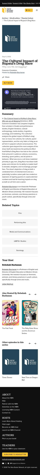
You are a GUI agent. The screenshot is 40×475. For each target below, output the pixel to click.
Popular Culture (27, 18)
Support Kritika (7, 3)
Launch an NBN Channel (11, 430)
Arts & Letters (15, 18)
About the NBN (7, 398)
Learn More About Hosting (12, 421)
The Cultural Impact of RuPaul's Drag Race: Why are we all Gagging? (19, 119)
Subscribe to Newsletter (15, 454)
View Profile (7, 284)
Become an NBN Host (10, 427)
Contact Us (6, 412)
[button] (30, 294)
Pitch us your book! (9, 438)
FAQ (3, 401)
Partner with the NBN (10, 404)
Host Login (6, 424)
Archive (5, 18)
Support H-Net (17, 3)
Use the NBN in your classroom (13, 448)
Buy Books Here (29, 3)
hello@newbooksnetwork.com (13, 459)
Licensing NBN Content (11, 410)
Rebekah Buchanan (17, 72)
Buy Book (8, 83)
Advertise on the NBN (10, 407)
